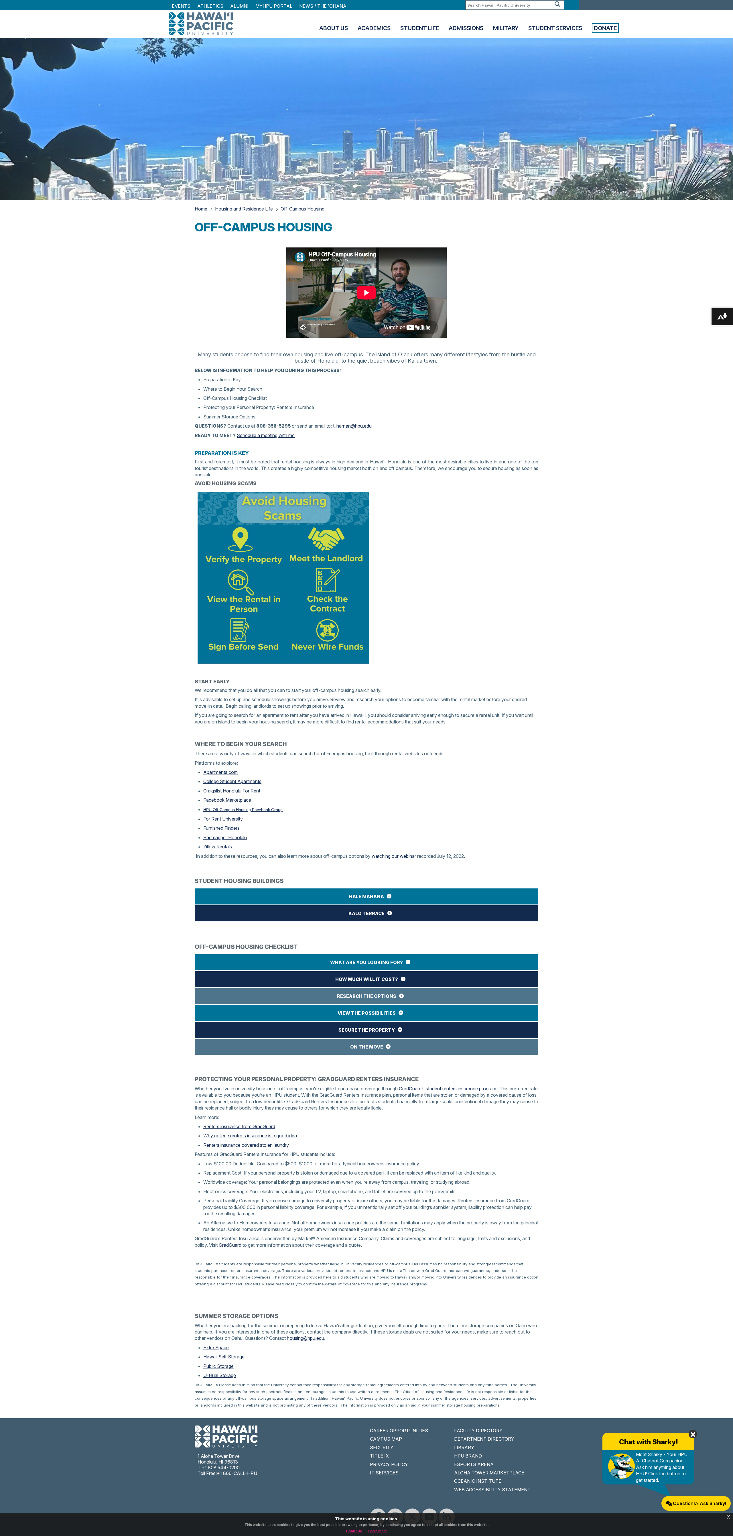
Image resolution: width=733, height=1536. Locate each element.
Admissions (466, 28)
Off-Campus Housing (302, 209)
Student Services (555, 28)
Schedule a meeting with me (266, 435)
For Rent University (223, 819)
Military (506, 28)
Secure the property (366, 1030)
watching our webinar (394, 856)
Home (201, 209)
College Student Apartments (232, 781)
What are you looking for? (366, 962)
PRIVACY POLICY (389, 1464)
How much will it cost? (366, 979)
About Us (333, 28)
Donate (605, 28)
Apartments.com (220, 772)
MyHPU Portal (273, 6)
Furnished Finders (221, 828)
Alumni (239, 6)
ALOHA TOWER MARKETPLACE (489, 1473)
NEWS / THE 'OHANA (322, 6)
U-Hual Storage (219, 1375)
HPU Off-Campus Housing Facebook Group (243, 809)
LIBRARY (464, 1447)
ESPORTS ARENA (474, 1464)
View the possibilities (367, 1013)
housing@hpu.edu (305, 1338)
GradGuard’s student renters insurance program (447, 1088)
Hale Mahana (366, 896)
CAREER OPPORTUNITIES (399, 1430)
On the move (366, 1047)
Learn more (377, 1531)
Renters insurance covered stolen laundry (246, 1145)
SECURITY (381, 1447)
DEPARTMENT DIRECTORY (484, 1439)
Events (181, 6)
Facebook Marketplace (227, 800)
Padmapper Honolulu (225, 837)
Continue (354, 1531)
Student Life (419, 28)
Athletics (210, 6)
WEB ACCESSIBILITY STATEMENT (492, 1489)
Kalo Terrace (366, 913)
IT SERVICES (384, 1473)
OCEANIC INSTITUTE (477, 1481)
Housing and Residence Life (244, 209)
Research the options (366, 996)
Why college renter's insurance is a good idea (250, 1135)
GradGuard (230, 1245)
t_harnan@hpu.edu (352, 426)
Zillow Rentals (217, 846)
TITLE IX (379, 1456)
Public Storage (218, 1366)
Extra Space (216, 1347)
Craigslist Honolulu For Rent (231, 791)
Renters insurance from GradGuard (239, 1126)
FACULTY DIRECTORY (478, 1430)
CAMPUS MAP (386, 1439)
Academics (374, 28)
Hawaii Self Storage (224, 1357)
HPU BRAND (468, 1456)
